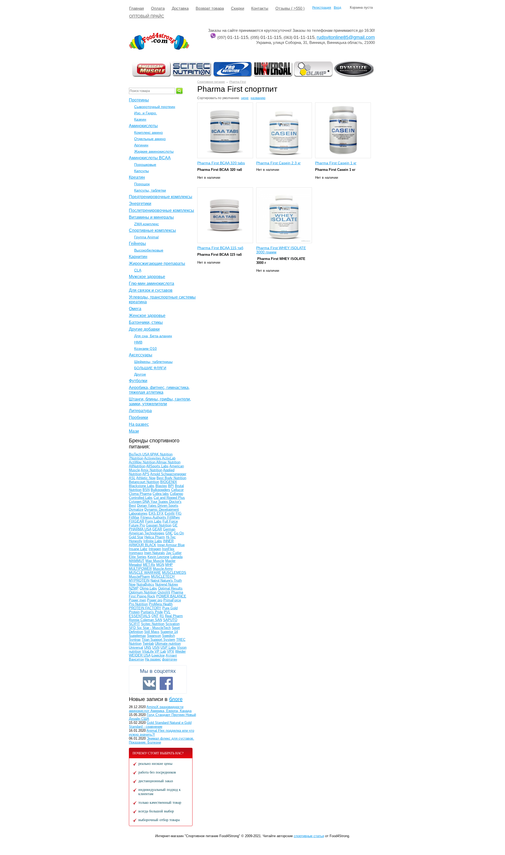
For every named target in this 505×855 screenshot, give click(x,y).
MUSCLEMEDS (174, 573)
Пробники (138, 417)
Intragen (155, 549)
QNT (155, 616)
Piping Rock (146, 596)
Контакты (259, 8)
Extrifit (170, 513)
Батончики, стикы (146, 322)
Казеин (140, 119)
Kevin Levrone (158, 557)
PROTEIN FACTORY (145, 608)
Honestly (135, 541)
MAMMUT (136, 561)
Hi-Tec (171, 537)
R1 (162, 616)
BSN (146, 490)
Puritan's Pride (152, 612)
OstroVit (164, 592)
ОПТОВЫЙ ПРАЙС (146, 16)
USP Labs (168, 647)
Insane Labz (138, 549)
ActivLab (168, 458)
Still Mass (151, 632)
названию (258, 98)
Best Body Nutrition (171, 478)
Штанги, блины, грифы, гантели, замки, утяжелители (160, 401)
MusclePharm (139, 576)
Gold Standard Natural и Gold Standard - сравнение (160, 725)
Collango (176, 494)
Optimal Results (170, 588)
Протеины (139, 100)
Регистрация (321, 7)
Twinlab (148, 644)
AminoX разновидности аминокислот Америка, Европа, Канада (160, 709)
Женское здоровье (147, 315)
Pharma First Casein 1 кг (335, 163)
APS (145, 474)
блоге (176, 699)
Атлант (171, 655)
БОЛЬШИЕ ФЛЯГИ (150, 368)
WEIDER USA (139, 655)
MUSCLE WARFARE (145, 573)
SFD (133, 628)
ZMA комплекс (146, 224)
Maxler (170, 561)
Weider (180, 651)
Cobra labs (161, 494)
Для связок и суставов (151, 290)
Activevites (153, 458)
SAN (158, 620)
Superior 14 (169, 632)
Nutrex (173, 584)
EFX (160, 513)
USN (155, 647)
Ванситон (136, 659)
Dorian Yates (147, 506)
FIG (178, 513)
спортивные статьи (309, 836)
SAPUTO (170, 620)
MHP (169, 565)
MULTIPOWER (140, 569)
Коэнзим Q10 (145, 348)
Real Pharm (174, 616)
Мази (134, 431)
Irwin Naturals (154, 553)
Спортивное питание (211, 81)
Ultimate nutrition (168, 644)
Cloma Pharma (140, 494)
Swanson (154, 636)
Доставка (180, 8)
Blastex (161, 486)
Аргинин (141, 145)
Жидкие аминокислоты (154, 151)
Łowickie (158, 655)
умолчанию (230, 98)
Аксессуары (140, 355)
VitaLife (148, 651)
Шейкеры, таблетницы (153, 362)
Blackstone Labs (141, 486)
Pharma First (237, 81)
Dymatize (136, 509)
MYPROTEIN (139, 580)
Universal (136, 647)
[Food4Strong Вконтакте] (149, 683)
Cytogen (136, 502)
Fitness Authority (153, 517)
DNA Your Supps (156, 502)
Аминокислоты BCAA (150, 158)
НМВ (138, 342)
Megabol (135, 565)
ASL (132, 478)
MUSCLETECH (162, 576)
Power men (137, 600)
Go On (179, 533)
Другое (140, 374)
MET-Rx (149, 565)
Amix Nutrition (151, 470)
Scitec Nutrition (152, 624)
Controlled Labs (141, 498)
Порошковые (145, 164)
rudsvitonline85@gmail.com (346, 37)
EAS (153, 513)
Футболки (138, 380)
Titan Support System (158, 640)
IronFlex (168, 549)
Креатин (137, 177)
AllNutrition (137, 466)
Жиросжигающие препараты (157, 263)
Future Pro (137, 525)
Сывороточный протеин (154, 107)
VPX (170, 651)
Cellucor (177, 490)
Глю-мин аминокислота (151, 283)
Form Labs (153, 521)
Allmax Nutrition (168, 462)
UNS (147, 647)
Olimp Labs (148, 588)
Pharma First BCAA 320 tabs (221, 163)
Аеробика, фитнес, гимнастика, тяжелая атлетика (159, 390)
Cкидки (237, 8)
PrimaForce (172, 600)
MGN (160, 565)
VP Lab (160, 651)
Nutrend (161, 584)
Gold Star (136, 537)
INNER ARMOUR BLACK (151, 543)
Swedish (168, 636)
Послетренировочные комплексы (161, 210)
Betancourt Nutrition (144, 482)
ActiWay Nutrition (142, 462)
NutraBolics (145, 584)
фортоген (169, 659)
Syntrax (135, 640)
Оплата (158, 8)
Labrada (176, 557)
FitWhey (173, 517)
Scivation (172, 624)
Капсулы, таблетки (150, 190)
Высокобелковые (148, 250)
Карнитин (138, 256)
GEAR (157, 529)
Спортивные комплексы (152, 230)
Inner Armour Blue (171, 545)
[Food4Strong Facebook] (166, 683)
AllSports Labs (157, 466)
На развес (139, 424)
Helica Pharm (154, 537)
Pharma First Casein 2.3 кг (278, 163)
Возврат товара (210, 8)
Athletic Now (145, 478)
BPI (171, 486)
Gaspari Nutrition (158, 525)
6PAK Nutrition (161, 454)
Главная (136, 8)
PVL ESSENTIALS (149, 614)
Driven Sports (168, 506)
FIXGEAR (136, 521)
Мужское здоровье (147, 276)
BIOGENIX (168, 482)
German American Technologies (152, 531)
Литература (140, 410)
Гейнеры (137, 243)
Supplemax (137, 636)
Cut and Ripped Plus (169, 498)
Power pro (154, 600)
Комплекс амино (148, 132)
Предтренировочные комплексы (160, 196)
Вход (337, 7)
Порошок (142, 184)
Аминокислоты (143, 126)
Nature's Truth (171, 580)
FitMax (134, 517)
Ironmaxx (136, 553)
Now (132, 584)
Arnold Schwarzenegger (168, 474)
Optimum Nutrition (142, 592)
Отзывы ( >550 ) (290, 8)
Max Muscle (154, 561)
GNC (169, 533)
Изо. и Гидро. (145, 113)
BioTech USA (139, 454)
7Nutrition (136, 458)
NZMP (134, 588)
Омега (135, 308)
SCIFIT (134, 624)
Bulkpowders (160, 490)
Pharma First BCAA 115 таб (220, 248)
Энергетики (140, 203)
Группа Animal (146, 237)
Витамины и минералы (151, 217)
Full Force (170, 521)
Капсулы (141, 171)
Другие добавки (144, 329)
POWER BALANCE (171, 596)
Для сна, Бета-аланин (153, 336)
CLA (137, 270)
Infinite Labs (152, 541)
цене (245, 98)
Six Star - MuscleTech (154, 628)
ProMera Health (161, 604)
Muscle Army (163, 569)
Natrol (155, 580)
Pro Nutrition (138, 604)
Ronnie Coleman (142, 620)
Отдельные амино (150, 139)
